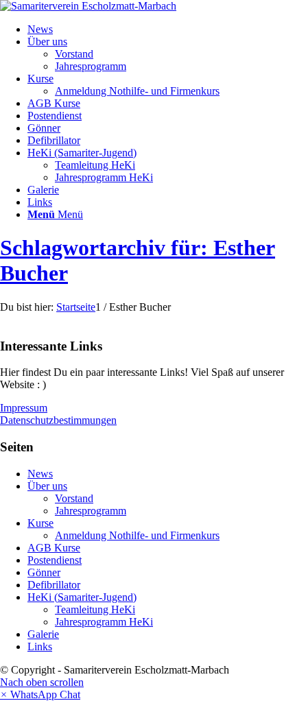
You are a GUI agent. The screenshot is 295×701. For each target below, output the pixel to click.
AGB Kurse (53, 548)
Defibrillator (53, 585)
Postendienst (54, 560)
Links (39, 646)
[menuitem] (161, 29)
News (40, 473)
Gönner (43, 572)
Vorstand (74, 498)
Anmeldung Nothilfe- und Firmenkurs (137, 535)
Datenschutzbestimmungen (58, 420)
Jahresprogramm (90, 510)
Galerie (43, 634)
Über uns (47, 486)
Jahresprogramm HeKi (104, 622)
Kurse (40, 523)
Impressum (23, 408)
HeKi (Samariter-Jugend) (82, 597)
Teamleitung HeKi (95, 609)
